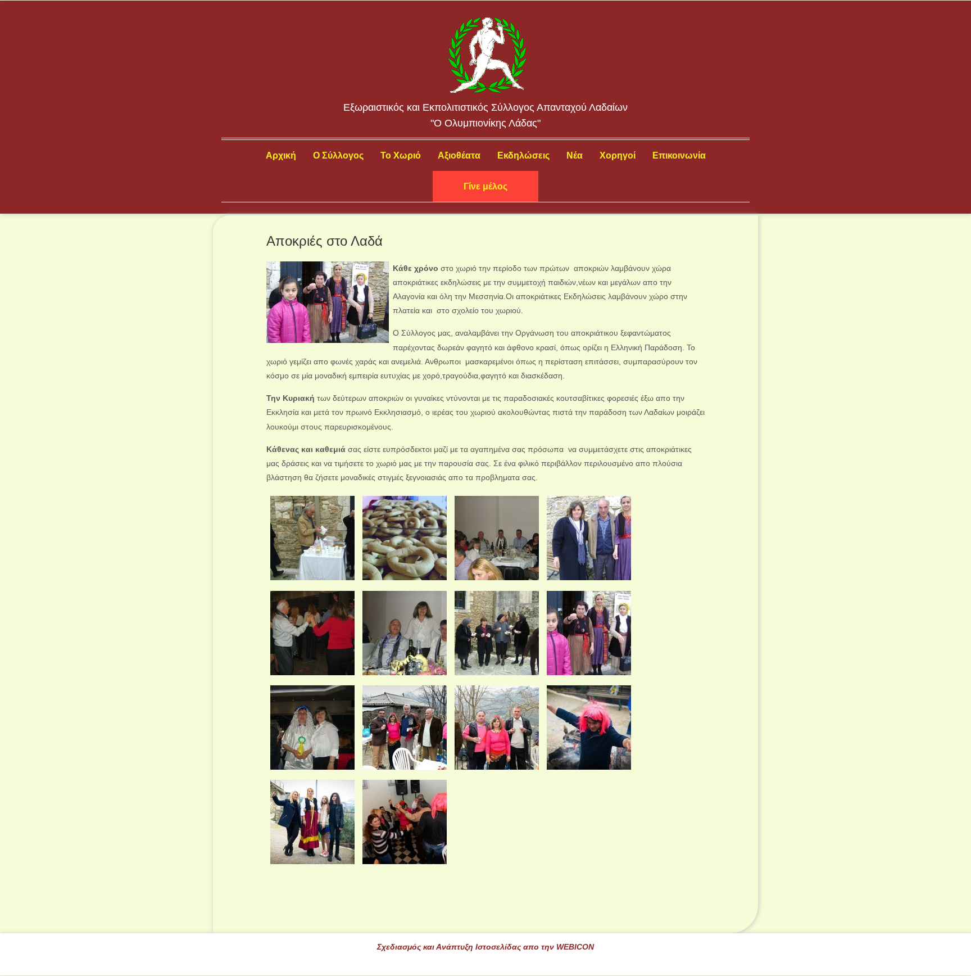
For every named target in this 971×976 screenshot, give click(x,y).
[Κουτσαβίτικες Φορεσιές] (589, 675)
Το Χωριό (400, 155)
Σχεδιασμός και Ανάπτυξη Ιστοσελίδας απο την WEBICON (485, 946)
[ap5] (405, 675)
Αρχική (281, 155)
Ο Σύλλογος (338, 155)
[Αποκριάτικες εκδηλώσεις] (312, 769)
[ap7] (497, 675)
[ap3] (312, 675)
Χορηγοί (618, 155)
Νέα (574, 155)
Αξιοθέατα (459, 155)
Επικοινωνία (679, 155)
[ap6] (312, 580)
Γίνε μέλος (485, 186)
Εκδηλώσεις (523, 155)
